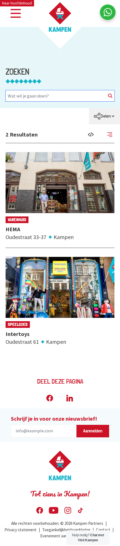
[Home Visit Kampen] (60, 17)
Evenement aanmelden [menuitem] (60, 535)
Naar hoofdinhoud (17, 3)
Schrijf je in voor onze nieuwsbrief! (54, 418)
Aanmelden (92, 430)
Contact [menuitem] (103, 529)
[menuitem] (104, 116)
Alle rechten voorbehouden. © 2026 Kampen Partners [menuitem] (57, 523)
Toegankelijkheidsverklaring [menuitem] (66, 529)
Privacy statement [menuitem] (20, 529)
